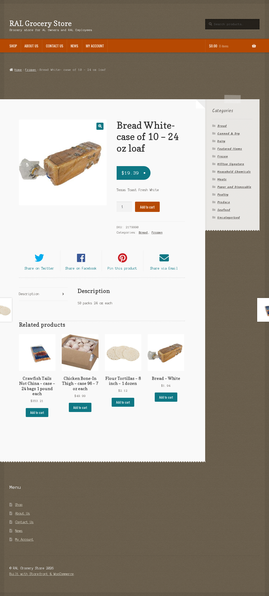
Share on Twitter (39, 268)
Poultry (223, 194)
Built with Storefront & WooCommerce (41, 574)
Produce (223, 202)
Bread (143, 232)
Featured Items (229, 148)
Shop (13, 45)
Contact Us (54, 45)
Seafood (223, 209)
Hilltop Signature (230, 164)
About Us (31, 45)
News (74, 45)
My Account (95, 45)
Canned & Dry (228, 133)
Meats (221, 179)
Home (18, 69)
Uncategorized (228, 217)
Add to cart (147, 207)
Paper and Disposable (234, 187)
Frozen (30, 69)
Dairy (221, 141)
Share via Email (164, 268)
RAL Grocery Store (40, 23)
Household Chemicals (234, 171)
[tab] (43, 294)
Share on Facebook (81, 268)
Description (29, 294)
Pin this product (122, 268)
